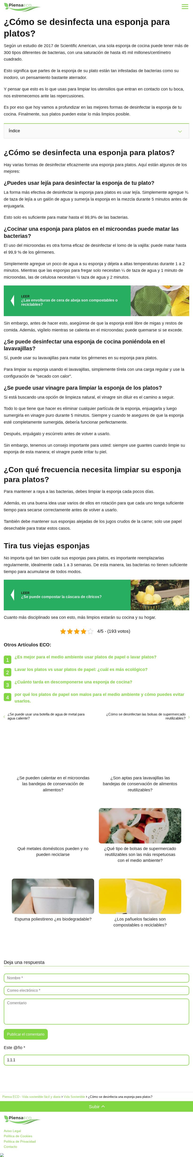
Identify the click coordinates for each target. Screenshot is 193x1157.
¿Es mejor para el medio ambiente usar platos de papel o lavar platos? (86, 657)
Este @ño (14, 1047)
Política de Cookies (18, 1136)
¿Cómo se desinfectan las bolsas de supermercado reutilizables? (145, 716)
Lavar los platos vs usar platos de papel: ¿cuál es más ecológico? (81, 669)
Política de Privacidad (20, 1141)
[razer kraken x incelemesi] (96, 1155)
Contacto (10, 1147)
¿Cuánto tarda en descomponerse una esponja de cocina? (73, 682)
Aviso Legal (12, 1131)
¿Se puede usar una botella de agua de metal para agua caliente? (46, 716)
